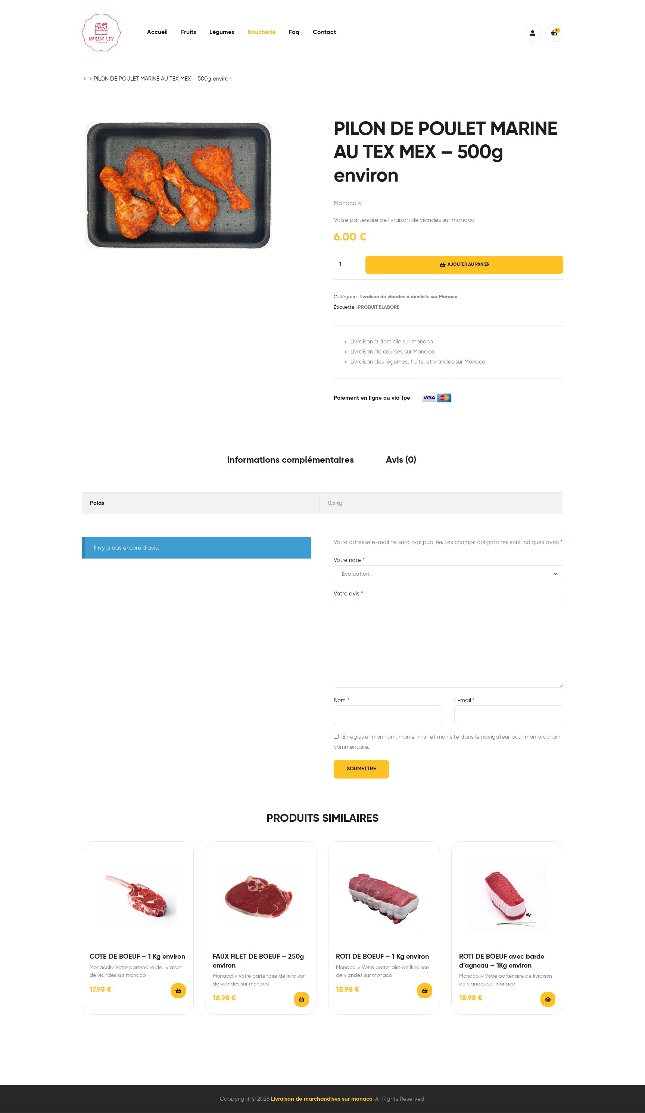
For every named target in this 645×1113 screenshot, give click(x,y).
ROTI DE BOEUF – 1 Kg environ (382, 956)
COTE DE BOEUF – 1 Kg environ (137, 956)
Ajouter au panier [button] (178, 990)
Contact (324, 32)
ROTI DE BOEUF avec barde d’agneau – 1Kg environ (501, 961)
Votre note (349, 560)
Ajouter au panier (468, 264)
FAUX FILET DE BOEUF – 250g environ (258, 961)
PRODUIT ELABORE (378, 307)
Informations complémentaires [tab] (290, 460)
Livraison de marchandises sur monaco (322, 1099)
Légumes (221, 32)
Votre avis (348, 594)
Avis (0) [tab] (401, 460)
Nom (341, 700)
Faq (294, 32)
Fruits (188, 32)
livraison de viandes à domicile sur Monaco (409, 297)
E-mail (464, 700)
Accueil (157, 32)
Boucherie (261, 32)
